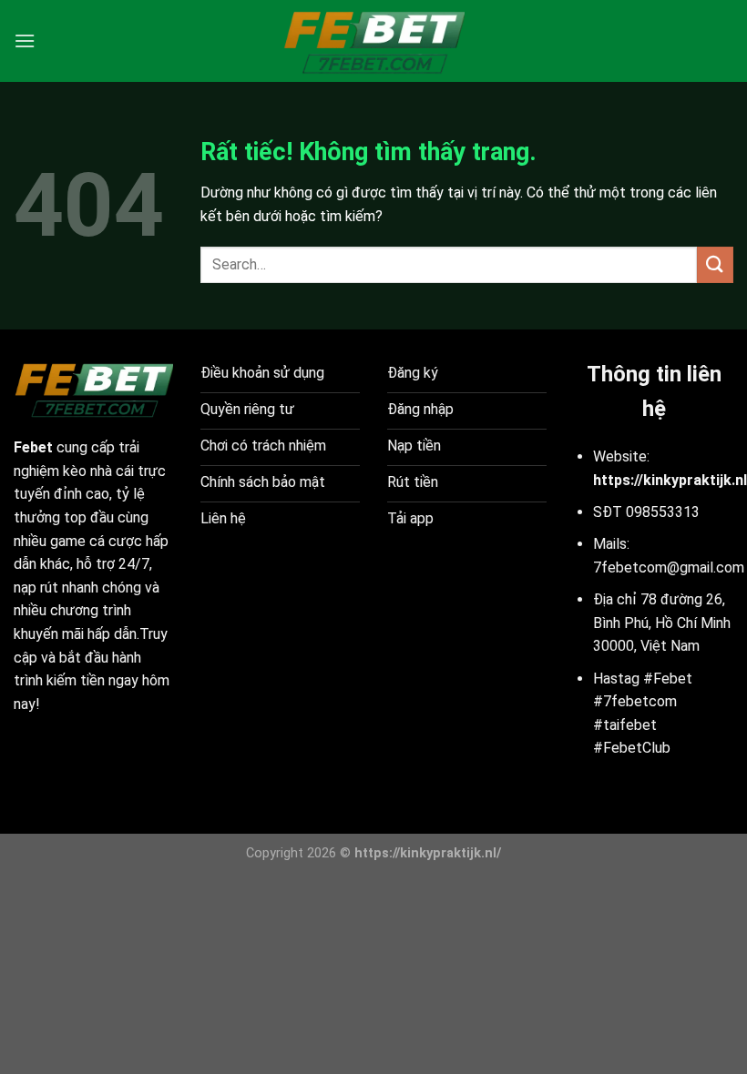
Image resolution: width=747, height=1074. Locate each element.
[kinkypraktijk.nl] (373, 41)
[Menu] (25, 40)
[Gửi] (715, 264)
